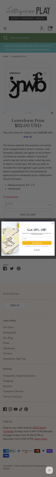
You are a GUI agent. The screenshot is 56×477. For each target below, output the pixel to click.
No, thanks (37, 250)
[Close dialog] (53, 223)
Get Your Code (37, 243)
